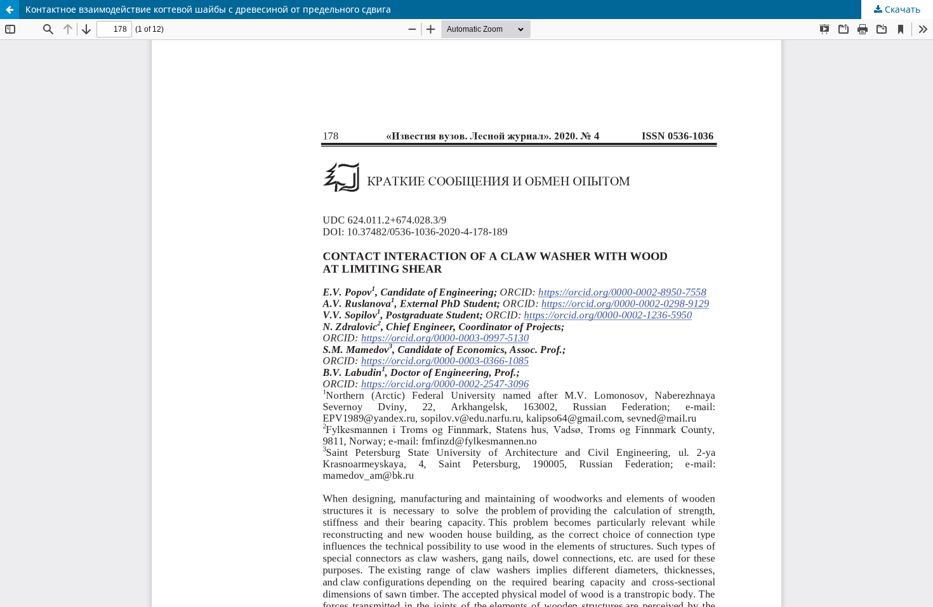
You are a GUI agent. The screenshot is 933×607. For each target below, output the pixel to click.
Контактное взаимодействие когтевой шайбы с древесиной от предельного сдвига (208, 9)
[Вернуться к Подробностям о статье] (9, 9)
